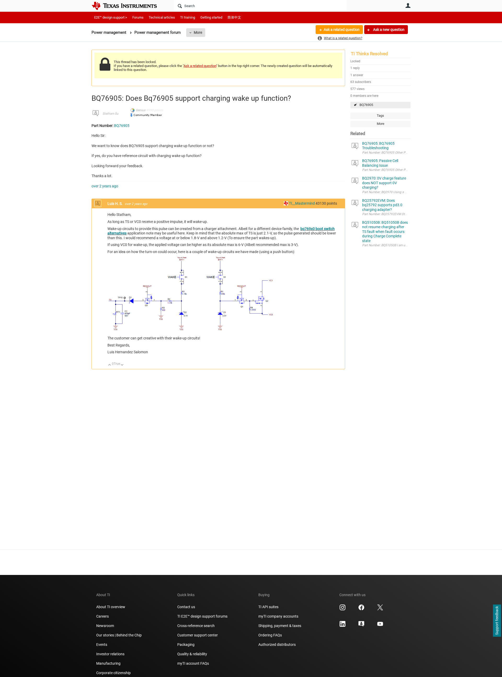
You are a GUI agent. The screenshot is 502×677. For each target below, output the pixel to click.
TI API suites (268, 607)
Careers (102, 616)
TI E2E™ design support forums (202, 616)
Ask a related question (342, 29)
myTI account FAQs (193, 663)
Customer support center (197, 635)
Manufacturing (108, 663)
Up (109, 365)
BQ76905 (366, 105)
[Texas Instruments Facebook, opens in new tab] (361, 609)
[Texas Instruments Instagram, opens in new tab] (342, 609)
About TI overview (110, 607)
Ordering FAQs (270, 635)
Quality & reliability (192, 654)
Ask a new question (388, 29)
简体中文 (234, 17)
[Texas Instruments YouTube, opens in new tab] (380, 626)
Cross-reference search (196, 626)
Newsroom (105, 626)
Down (122, 365)
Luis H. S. (115, 204)
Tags (380, 116)
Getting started (211, 17)
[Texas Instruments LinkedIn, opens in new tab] (342, 626)
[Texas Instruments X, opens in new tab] (380, 609)
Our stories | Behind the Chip (119, 635)
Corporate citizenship (113, 673)
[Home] (128, 6)
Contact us (186, 607)
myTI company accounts (278, 616)
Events (101, 644)
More (198, 32)
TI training (187, 17)
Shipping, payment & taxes (279, 626)
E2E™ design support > (110, 17)
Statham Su (110, 113)
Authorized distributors (277, 644)
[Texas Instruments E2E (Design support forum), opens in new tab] (361, 626)
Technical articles (162, 17)
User (407, 5)
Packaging (186, 644)
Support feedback (497, 620)
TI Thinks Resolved (369, 53)
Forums (138, 17)
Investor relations (110, 654)
